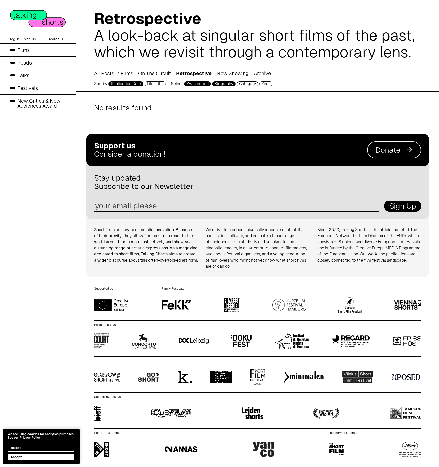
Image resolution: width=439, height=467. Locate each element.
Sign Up (402, 206)
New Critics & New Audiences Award (38, 103)
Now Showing (233, 73)
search (53, 39)
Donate (387, 150)
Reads (24, 63)
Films (23, 50)
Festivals (27, 88)
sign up (30, 39)
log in (14, 39)
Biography (223, 83)
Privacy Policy (30, 437)
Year (266, 83)
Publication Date (126, 83)
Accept (16, 457)
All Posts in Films (113, 73)
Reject (16, 448)
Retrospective (194, 73)
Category (247, 83)
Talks (23, 75)
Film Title (155, 83)
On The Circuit (154, 73)
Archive (262, 73)
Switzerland (197, 83)
